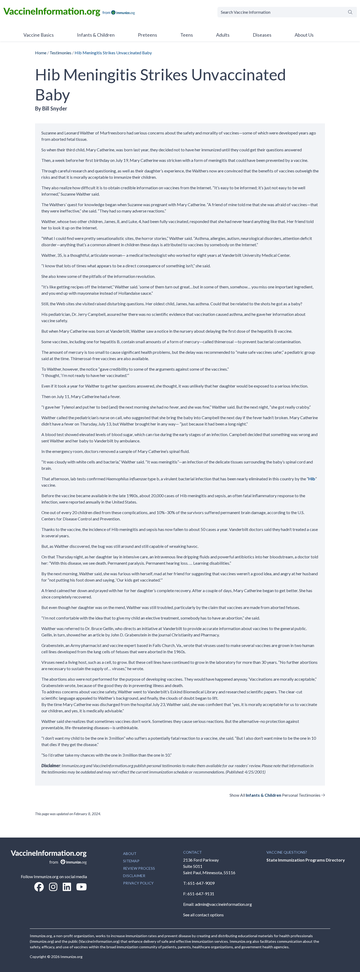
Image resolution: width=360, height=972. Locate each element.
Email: (189, 904)
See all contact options (203, 914)
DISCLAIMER (134, 875)
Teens (186, 35)
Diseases (262, 35)
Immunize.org (71, 956)
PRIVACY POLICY (138, 883)
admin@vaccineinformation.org (223, 904)
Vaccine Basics (38, 35)
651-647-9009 (201, 883)
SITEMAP (131, 861)
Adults (223, 35)
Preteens (147, 35)
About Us (304, 35)
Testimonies (60, 52)
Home (40, 52)
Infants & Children (96, 35)
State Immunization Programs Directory (305, 859)
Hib (311, 478)
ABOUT (130, 853)
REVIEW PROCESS (139, 868)
